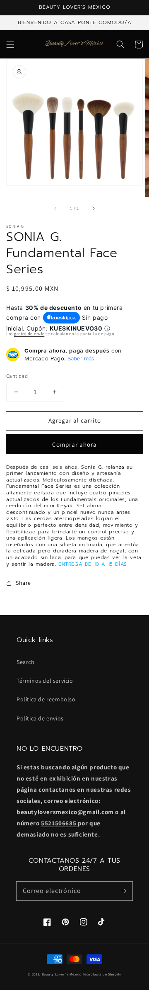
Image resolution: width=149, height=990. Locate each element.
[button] (10, 44)
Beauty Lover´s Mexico (62, 974)
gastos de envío (29, 333)
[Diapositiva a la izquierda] (56, 208)
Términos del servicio (45, 680)
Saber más (80, 358)
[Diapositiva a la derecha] (93, 208)
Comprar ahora (74, 444)
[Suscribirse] (123, 891)
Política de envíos (40, 718)
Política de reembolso (46, 699)
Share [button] (23, 582)
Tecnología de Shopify (102, 974)
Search (26, 662)
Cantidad (17, 375)
